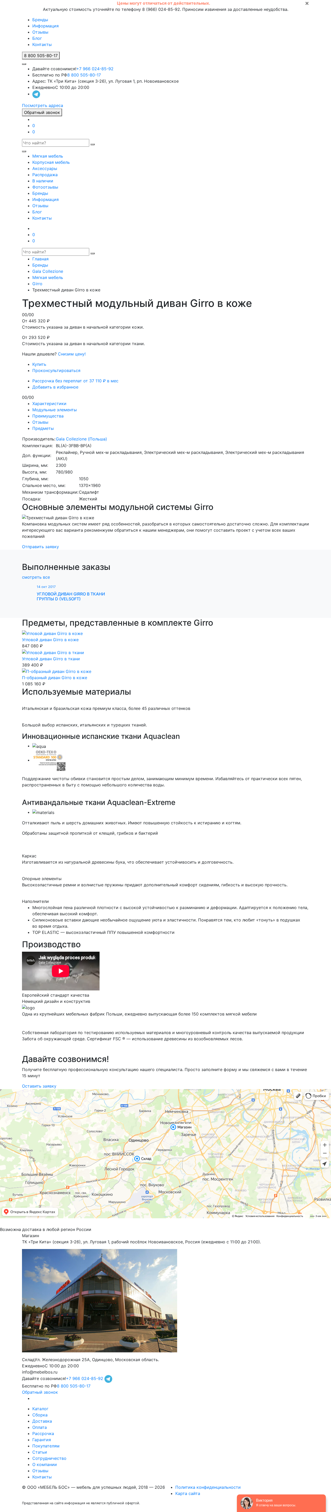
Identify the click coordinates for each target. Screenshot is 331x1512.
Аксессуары (44, 168)
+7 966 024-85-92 (95, 68)
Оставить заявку (39, 1086)
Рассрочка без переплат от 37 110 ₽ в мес (75, 380)
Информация (45, 25)
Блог (37, 38)
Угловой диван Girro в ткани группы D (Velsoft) (71, 596)
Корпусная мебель (51, 162)
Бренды (40, 19)
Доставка (42, 1421)
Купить (39, 364)
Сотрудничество (49, 1458)
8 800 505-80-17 (84, 74)
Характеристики (49, 403)
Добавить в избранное (55, 387)
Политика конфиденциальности (208, 1487)
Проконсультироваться (56, 370)
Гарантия (41, 1439)
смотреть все (36, 577)
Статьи (39, 1452)
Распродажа (45, 174)
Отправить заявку (40, 546)
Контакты (42, 44)
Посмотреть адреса (42, 105)
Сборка (40, 1414)
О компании (44, 1464)
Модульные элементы (54, 409)
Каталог (40, 1408)
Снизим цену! (72, 353)
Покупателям (45, 1445)
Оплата (39, 1427)
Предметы (43, 428)
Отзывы (40, 32)
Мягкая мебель (47, 156)
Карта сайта (187, 1493)
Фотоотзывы (45, 187)
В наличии (42, 180)
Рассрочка (43, 1433)
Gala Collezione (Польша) (81, 438)
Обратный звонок (42, 112)
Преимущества (48, 415)
